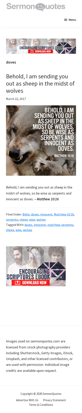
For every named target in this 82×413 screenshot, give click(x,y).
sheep (24, 219)
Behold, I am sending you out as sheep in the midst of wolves (40, 83)
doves (35, 214)
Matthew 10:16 (64, 214)
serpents (12, 219)
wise (32, 219)
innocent (46, 214)
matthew (53, 225)
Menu (72, 20)
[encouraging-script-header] (41, 41)
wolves (41, 219)
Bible (26, 214)
